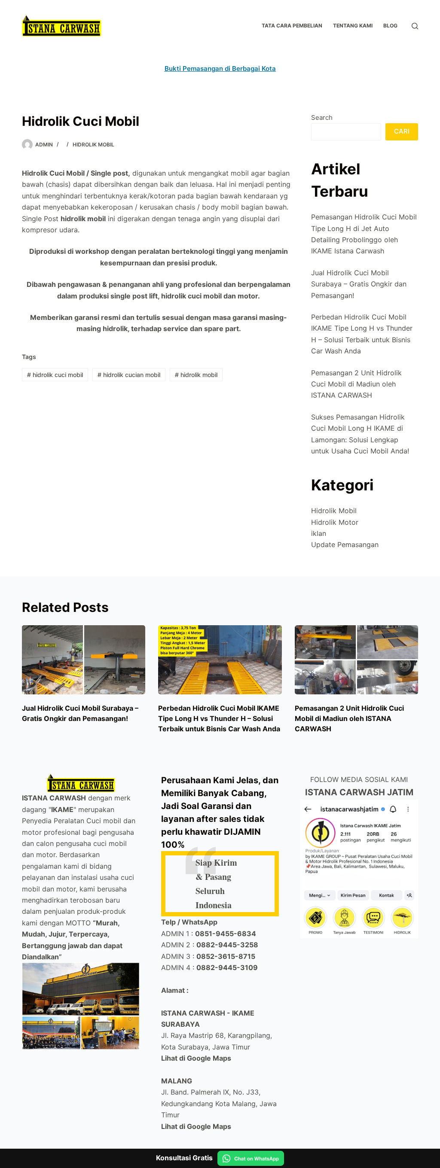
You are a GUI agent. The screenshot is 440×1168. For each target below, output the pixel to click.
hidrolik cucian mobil (129, 374)
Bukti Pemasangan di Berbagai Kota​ (220, 68)
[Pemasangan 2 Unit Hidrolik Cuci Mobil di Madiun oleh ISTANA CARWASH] (356, 660)
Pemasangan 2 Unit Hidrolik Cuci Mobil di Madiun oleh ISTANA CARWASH (356, 384)
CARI (401, 131)
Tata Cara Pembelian (292, 25)
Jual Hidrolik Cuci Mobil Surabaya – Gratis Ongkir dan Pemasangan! (358, 284)
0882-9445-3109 (227, 967)
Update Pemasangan (345, 544)
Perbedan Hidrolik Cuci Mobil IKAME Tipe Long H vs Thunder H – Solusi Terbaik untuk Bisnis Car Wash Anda (219, 718)
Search (322, 117)
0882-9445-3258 (227, 944)
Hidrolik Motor (334, 522)
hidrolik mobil (196, 374)
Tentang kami (353, 25)
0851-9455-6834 (225, 933)
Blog (390, 25)
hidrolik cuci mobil (55, 374)
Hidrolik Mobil (93, 144)
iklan (318, 533)
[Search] (415, 26)
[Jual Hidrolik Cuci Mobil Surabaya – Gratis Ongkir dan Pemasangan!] (83, 660)
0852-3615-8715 (225, 956)
